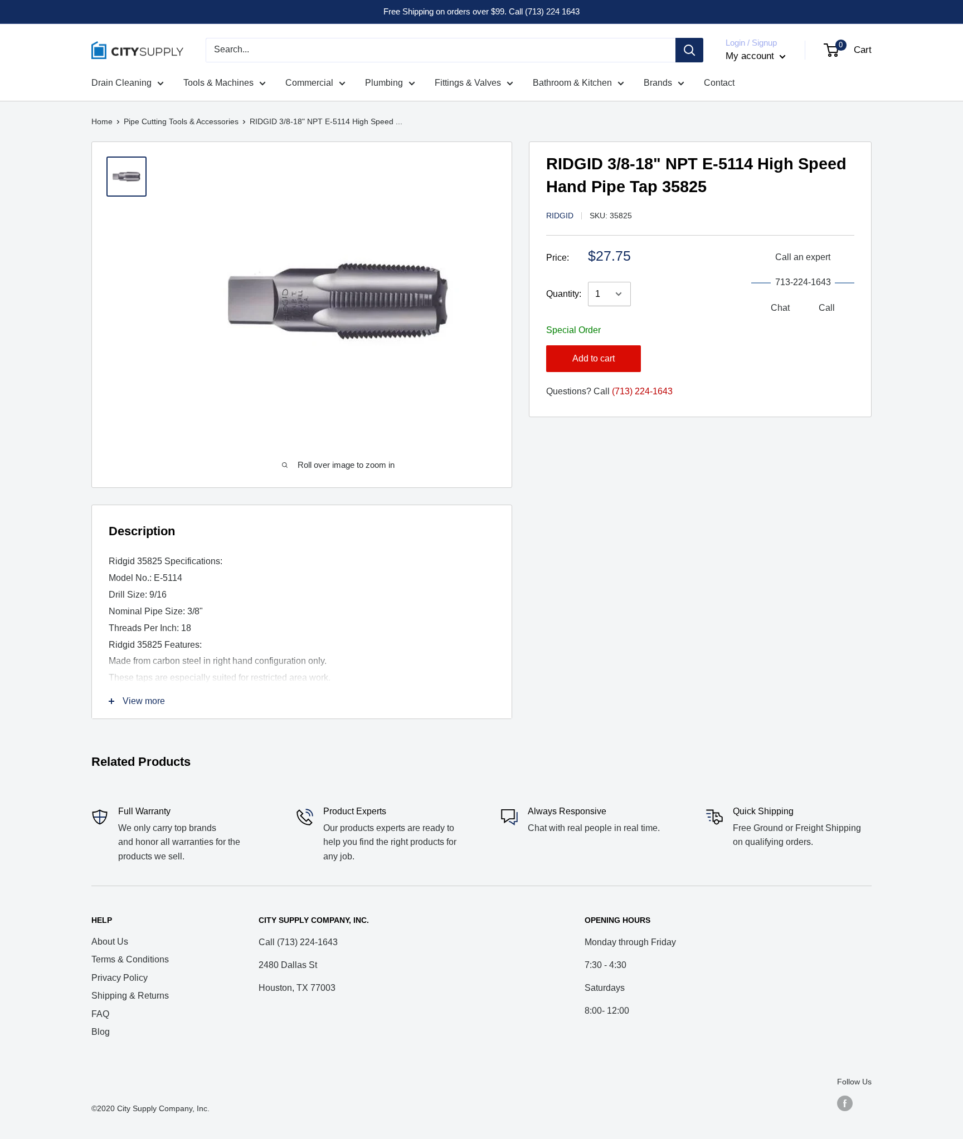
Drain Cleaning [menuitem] (121, 82)
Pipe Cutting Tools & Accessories (181, 121)
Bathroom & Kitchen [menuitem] (572, 82)
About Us (109, 941)
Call (827, 307)
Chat (780, 307)
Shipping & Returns (130, 995)
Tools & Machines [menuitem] (218, 82)
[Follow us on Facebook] (845, 1103)
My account (751, 56)
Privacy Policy (119, 977)
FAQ (100, 1014)
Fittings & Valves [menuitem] (468, 82)
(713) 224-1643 (642, 391)
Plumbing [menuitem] (384, 82)
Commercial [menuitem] (309, 82)
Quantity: (563, 294)
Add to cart (593, 358)
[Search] (689, 50)
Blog (100, 1032)
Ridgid (559, 215)
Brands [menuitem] (658, 82)
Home (102, 121)
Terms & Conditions (130, 959)
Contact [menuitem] (719, 82)
